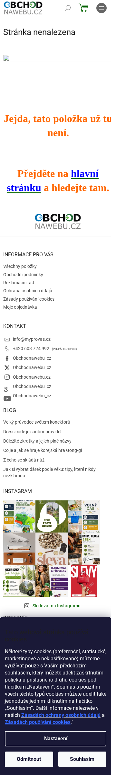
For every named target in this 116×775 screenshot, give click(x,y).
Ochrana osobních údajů (27, 290)
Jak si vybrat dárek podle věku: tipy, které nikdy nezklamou (49, 472)
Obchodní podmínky (23, 274)
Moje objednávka (20, 307)
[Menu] (101, 8)
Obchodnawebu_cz (32, 358)
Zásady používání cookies (28, 299)
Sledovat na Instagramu (57, 605)
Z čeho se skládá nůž (23, 459)
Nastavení (55, 738)
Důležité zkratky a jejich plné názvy (37, 441)
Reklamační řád (18, 282)
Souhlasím (82, 759)
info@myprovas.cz (32, 339)
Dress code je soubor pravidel (32, 431)
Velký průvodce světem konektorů (36, 422)
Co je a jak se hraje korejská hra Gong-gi (42, 450)
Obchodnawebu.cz (32, 377)
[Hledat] (67, 8)
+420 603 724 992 (31, 348)
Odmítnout (29, 759)
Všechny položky (20, 266)
